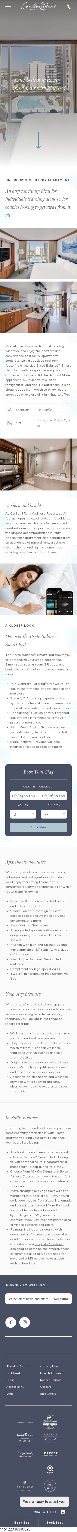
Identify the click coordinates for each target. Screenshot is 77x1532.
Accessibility (15, 1387)
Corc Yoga (45, 1200)
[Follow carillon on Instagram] (24, 1322)
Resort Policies (51, 1380)
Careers (46, 1387)
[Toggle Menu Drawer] (8, 6)
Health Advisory (51, 1373)
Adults (23, 805)
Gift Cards (14, 1373)
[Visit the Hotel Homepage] (38, 6)
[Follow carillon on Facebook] (10, 1322)
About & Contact (18, 1366)
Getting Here (49, 1366)
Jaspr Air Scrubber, (49, 1244)
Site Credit (48, 1393)
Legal (10, 1393)
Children (54, 805)
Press (10, 1380)
